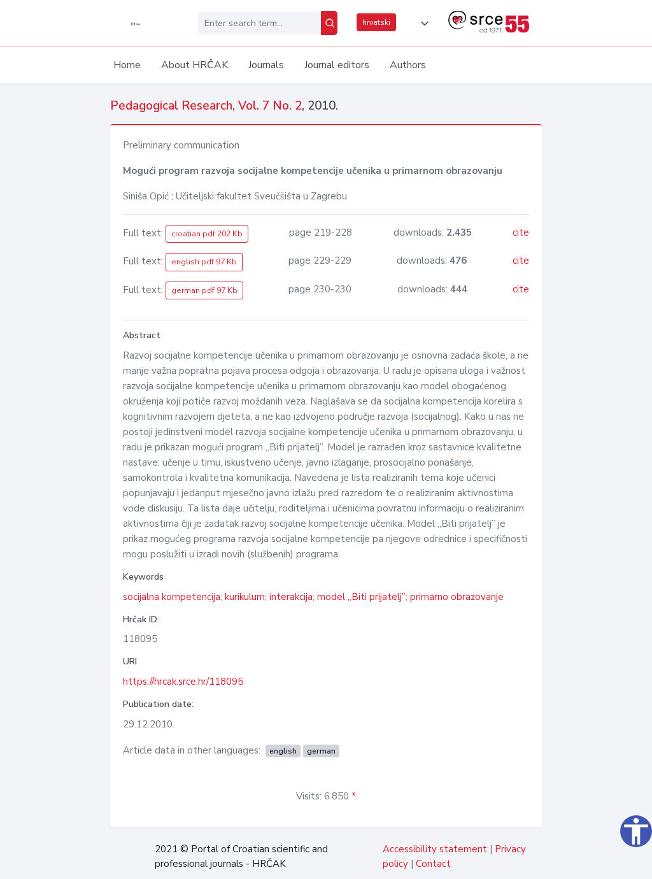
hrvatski (376, 22)
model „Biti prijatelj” (361, 596)
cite (521, 232)
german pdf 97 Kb (204, 290)
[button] (422, 23)
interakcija (291, 596)
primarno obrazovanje (457, 596)
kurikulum (245, 596)
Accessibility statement (435, 849)
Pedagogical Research (171, 105)
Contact (433, 863)
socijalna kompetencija (171, 596)
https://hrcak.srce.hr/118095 (183, 681)
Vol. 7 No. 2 (270, 105)
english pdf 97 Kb (204, 262)
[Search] (329, 23)
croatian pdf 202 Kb (207, 234)
